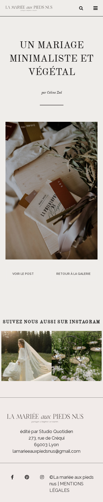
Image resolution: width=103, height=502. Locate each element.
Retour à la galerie (73, 274)
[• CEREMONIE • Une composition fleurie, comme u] (77, 356)
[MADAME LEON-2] (51, 190)
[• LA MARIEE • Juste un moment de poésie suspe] (26, 356)
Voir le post (23, 274)
